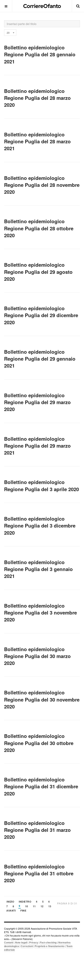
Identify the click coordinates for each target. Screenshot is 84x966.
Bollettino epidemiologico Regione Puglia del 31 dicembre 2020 (41, 786)
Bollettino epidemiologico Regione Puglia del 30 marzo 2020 (37, 656)
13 (49, 906)
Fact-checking (48, 942)
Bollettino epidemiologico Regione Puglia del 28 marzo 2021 (37, 141)
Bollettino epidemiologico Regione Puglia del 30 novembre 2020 (42, 699)
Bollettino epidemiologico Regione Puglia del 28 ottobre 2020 (38, 228)
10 (26, 906)
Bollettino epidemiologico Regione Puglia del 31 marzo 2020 (37, 829)
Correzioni (27, 946)
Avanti (11, 910)
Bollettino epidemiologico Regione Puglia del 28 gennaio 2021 (39, 54)
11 (34, 906)
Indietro (25, 901)
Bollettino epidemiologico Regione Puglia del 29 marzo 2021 (37, 445)
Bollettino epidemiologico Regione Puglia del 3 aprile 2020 (41, 485)
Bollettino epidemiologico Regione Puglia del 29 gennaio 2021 (39, 358)
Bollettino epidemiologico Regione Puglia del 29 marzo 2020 (37, 402)
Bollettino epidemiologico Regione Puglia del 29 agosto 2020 (38, 271)
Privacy (33, 942)
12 (42, 906)
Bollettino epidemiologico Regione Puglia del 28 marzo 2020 (37, 97)
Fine (23, 910)
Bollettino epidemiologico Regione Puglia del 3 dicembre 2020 (39, 525)
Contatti (8, 942)
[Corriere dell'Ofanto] (42, 6)
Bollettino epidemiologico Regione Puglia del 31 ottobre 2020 (38, 873)
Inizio (10, 901)
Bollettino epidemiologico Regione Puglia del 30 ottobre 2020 (38, 742)
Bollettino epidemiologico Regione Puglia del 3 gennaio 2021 (38, 569)
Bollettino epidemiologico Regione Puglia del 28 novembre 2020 (42, 184)
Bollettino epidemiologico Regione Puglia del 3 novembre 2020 (40, 612)
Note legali (21, 942)
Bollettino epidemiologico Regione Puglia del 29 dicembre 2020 (41, 315)
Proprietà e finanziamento (49, 946)
